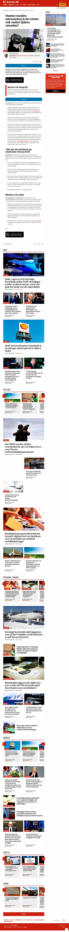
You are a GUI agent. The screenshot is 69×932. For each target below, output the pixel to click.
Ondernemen (11, 5)
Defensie (6, 368)
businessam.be (19, 289)
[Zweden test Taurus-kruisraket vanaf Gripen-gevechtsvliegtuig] (13, 482)
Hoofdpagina (5, 10)
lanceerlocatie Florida (22, 141)
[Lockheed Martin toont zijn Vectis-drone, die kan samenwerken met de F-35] (34, 694)
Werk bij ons (30, 920)
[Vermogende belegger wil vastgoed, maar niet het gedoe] (12, 888)
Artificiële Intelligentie (28, 864)
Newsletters (63, 8)
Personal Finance (31, 5)
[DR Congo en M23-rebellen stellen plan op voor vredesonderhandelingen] (9, 722)
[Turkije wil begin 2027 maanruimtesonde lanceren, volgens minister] (48, 48)
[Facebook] (53, 920)
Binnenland (25, 895)
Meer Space (59, 70)
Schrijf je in (56, 91)
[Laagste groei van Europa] (30, 888)
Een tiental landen (35, 221)
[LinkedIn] (58, 920)
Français (63, 920)
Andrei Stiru (16, 54)
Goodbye (25, 927)
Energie (24, 5)
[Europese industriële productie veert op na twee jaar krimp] (34, 458)
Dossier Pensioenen (8, 806)
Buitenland (6, 303)
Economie (5, 5)
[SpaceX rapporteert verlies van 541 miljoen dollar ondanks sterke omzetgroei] (48, 59)
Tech (21, 5)
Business (6, 275)
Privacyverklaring (8, 921)
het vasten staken (35, 111)
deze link (26, 189)
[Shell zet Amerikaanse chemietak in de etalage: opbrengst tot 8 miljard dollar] (23, 320)
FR (65, 2)
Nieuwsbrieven (18, 920)
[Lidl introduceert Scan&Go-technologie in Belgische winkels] (34, 821)
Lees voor (23, 65)
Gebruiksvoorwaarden (39, 920)
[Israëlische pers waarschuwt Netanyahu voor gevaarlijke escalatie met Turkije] (34, 293)
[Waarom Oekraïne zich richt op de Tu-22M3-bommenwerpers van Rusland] (13, 548)
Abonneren (62, 4)
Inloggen (61, 2)
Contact (63, 927)
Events (24, 920)
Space (5, 51)
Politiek (17, 5)
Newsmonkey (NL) (8, 927)
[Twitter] (56, 920)
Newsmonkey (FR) (17, 927)
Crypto (38, 5)
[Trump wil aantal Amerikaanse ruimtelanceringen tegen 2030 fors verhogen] (48, 43)
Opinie (58, 8)
